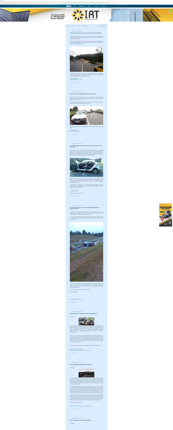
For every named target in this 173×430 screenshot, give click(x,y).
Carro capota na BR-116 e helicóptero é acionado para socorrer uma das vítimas (86, 146)
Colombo (79, 2)
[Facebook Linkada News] (106, 2)
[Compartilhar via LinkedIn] (74, 82)
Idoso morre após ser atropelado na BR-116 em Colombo (83, 94)
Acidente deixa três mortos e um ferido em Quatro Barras (83, 313)
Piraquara (83, 2)
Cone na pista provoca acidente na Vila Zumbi (81, 364)
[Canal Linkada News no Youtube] (107, 2)
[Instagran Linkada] (108, 2)
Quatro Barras (74, 2)
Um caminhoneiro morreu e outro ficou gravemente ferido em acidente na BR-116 (84, 208)
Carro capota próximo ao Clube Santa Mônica (80, 420)
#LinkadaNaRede (73, 25)
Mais (89, 25)
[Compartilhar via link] (76, 82)
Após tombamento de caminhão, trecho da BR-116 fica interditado (85, 33)
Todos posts (68, 25)
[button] (96, 25)
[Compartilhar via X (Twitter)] (72, 82)
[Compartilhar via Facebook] (70, 82)
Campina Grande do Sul (68, 2)
